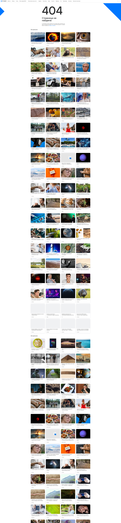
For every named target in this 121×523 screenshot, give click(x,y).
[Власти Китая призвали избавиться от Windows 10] (68, 160)
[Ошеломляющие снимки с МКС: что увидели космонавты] (53, 436)
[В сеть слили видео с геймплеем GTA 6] (68, 341)
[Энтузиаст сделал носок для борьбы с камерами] (38, 145)
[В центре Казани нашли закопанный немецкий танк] (68, 69)
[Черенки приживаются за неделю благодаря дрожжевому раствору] (83, 190)
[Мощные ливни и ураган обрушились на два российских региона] (38, 100)
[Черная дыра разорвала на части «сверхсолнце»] (38, 311)
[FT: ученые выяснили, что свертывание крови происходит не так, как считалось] (83, 100)
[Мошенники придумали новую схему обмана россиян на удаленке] (38, 481)
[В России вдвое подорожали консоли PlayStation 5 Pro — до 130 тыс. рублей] (53, 250)
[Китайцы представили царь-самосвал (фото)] (53, 85)
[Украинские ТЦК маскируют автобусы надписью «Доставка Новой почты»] (53, 371)
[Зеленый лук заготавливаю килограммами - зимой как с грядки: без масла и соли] (83, 250)
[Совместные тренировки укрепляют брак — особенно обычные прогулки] (68, 326)
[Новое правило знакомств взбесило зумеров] (68, 130)
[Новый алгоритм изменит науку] (38, 416)
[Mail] (1, 1)
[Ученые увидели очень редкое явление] (53, 326)
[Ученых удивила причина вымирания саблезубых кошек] (38, 266)
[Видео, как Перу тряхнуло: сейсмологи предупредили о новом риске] (68, 416)
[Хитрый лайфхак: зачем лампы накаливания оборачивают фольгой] (38, 326)
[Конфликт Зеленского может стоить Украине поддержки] (68, 220)
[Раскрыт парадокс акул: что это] (68, 100)
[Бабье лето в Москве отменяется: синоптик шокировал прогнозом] (53, 451)
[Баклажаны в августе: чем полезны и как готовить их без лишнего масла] (68, 481)
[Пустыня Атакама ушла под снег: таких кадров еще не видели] (53, 266)
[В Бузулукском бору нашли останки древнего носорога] (53, 416)
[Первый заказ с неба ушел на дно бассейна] (68, 145)
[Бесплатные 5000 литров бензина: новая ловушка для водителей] (83, 311)
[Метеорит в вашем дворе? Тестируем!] (68, 250)
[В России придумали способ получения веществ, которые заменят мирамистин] (68, 386)
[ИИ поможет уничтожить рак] (38, 220)
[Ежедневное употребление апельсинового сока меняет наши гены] (53, 115)
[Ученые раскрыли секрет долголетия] (53, 54)
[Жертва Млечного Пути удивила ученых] (68, 190)
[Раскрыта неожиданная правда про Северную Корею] (38, 466)
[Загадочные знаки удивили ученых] (53, 356)
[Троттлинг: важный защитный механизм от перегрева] (53, 401)
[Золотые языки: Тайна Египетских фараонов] (83, 235)
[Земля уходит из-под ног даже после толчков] (68, 356)
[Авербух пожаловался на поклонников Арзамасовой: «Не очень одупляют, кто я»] (68, 311)
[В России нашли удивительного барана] (38, 54)
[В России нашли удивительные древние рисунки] (38, 115)
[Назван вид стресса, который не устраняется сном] (38, 250)
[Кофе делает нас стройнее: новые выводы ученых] (38, 205)
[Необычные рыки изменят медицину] (53, 235)
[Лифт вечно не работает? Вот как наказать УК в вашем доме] (38, 371)
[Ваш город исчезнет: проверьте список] (83, 466)
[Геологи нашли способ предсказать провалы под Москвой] (53, 205)
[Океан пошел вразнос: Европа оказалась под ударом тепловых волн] (83, 436)
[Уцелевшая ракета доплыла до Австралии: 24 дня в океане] (38, 39)
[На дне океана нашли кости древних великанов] (53, 466)
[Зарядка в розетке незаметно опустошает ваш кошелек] (38, 85)
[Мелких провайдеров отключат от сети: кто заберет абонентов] (38, 401)
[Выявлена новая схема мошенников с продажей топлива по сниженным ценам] (38, 235)
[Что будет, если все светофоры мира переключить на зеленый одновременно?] (83, 326)
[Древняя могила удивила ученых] (68, 54)
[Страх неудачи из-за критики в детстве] (68, 281)
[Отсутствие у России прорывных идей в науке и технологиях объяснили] (83, 145)
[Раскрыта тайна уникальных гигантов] (83, 296)
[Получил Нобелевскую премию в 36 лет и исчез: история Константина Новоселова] (83, 481)
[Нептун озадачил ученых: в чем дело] (83, 160)
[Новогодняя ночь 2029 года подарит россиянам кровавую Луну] (83, 130)
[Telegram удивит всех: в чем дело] (38, 190)
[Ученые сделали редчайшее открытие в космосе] (38, 281)
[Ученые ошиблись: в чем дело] (68, 235)
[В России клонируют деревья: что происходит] (83, 205)
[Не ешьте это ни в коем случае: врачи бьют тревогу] (38, 436)
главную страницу (52, 25)
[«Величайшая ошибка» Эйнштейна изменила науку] (68, 266)
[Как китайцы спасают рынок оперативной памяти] (83, 341)
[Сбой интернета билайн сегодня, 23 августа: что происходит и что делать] (53, 220)
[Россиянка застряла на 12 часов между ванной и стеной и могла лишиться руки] (83, 356)
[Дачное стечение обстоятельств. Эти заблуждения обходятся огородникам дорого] (68, 115)
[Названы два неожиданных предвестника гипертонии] (53, 69)
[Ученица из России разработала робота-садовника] (83, 386)
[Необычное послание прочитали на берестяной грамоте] (68, 466)
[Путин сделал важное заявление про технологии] (83, 401)
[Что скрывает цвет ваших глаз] (83, 39)
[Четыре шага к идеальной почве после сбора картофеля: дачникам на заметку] (53, 481)
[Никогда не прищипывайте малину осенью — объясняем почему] (38, 69)
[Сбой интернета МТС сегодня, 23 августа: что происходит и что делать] (83, 175)
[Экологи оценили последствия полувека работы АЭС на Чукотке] (53, 100)
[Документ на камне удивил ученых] (38, 451)
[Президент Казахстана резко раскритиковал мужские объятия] (83, 69)
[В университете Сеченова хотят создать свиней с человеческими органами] (53, 145)
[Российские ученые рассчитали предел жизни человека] (38, 160)
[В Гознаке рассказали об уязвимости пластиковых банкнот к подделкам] (38, 356)
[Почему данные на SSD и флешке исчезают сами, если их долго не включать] (83, 266)
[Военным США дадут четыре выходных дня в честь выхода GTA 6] (83, 281)
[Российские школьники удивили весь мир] (38, 130)
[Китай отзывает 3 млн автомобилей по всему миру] (83, 115)
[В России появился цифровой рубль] (53, 341)
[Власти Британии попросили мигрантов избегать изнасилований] (83, 451)
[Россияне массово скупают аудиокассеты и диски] (53, 175)
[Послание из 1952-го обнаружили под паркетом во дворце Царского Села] (83, 54)
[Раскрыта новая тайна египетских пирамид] (68, 451)
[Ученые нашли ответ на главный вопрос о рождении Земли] (68, 296)
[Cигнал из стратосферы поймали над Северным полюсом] (38, 175)
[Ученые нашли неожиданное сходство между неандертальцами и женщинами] (53, 130)
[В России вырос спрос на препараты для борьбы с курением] (53, 190)
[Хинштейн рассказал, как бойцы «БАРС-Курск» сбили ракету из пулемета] (83, 416)
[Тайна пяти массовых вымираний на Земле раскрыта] (53, 39)
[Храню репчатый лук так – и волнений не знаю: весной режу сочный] (83, 220)
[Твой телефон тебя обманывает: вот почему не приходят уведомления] (38, 296)
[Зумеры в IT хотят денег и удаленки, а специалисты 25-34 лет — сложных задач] (53, 296)
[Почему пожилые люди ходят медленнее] (83, 85)
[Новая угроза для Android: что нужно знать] (38, 341)
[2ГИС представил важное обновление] (38, 386)
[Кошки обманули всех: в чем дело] (68, 85)
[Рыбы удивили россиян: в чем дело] (68, 436)
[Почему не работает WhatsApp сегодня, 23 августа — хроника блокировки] (68, 371)
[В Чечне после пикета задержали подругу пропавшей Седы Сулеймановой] (68, 175)
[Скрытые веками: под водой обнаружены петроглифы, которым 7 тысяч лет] (83, 371)
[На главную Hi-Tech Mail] (4, 1)
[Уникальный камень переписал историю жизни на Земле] (68, 39)
